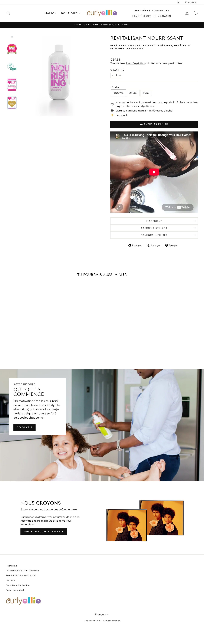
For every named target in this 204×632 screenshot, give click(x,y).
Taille (115, 87)
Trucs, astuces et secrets (44, 531)
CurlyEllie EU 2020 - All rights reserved (102, 620)
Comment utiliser (154, 228)
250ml (133, 92)
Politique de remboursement (21, 575)
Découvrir (24, 427)
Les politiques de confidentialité (22, 570)
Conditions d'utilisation (18, 585)
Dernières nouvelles (152, 10)
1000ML (118, 92)
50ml (146, 92)
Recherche (11, 565)
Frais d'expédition (135, 63)
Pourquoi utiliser (154, 235)
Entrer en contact (15, 590)
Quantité (117, 69)
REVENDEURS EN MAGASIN (151, 15)
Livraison (10, 580)
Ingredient (154, 221)
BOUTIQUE (69, 13)
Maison (51, 13)
